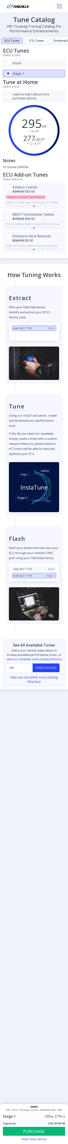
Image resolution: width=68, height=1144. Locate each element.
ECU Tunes (12, 41)
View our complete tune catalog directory (34, 679)
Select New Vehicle (34, 1139)
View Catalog (46, 668)
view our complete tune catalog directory (34, 659)
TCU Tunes (36, 41)
